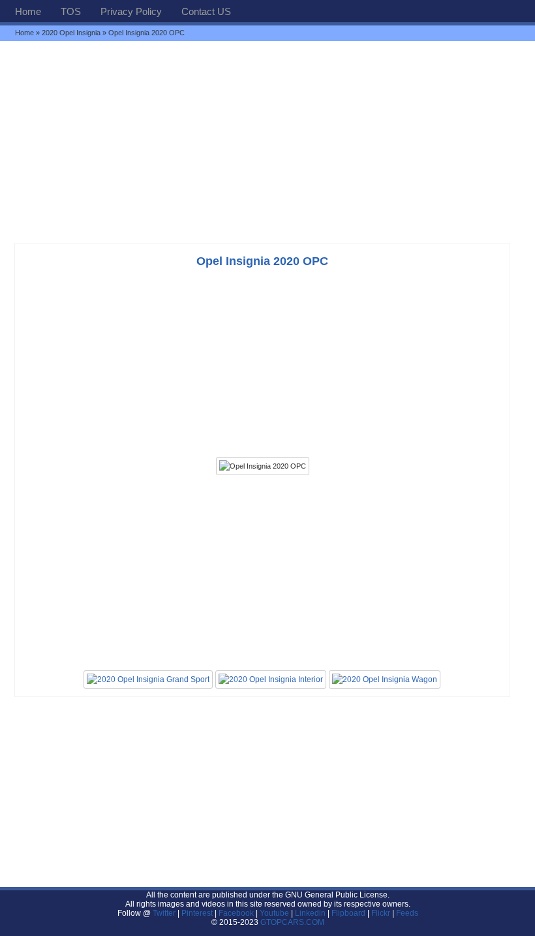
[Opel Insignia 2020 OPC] (263, 466)
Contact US (206, 11)
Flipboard (348, 913)
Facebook (236, 913)
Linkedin (310, 913)
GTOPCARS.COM (292, 922)
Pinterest (197, 913)
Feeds (407, 913)
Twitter (165, 913)
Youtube (274, 913)
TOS (71, 11)
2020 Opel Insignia (71, 33)
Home (28, 11)
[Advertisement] (267, 141)
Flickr (380, 913)
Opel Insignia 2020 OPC (262, 261)
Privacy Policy (131, 11)
